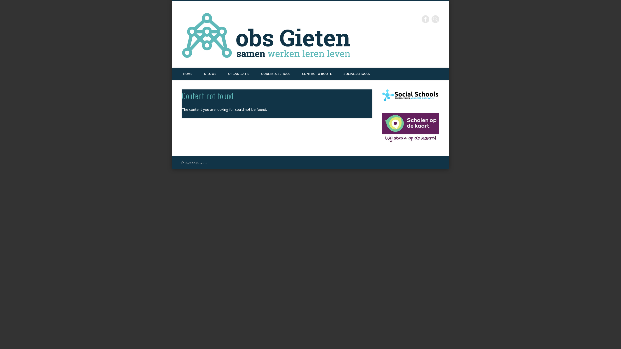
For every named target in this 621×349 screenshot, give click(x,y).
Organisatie (238, 73)
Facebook (425, 19)
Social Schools (356, 73)
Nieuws (210, 73)
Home (187, 73)
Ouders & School (275, 73)
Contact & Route (317, 73)
